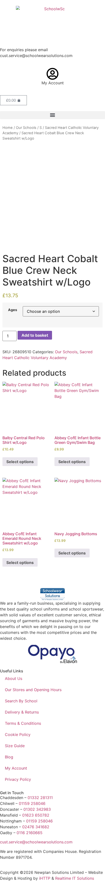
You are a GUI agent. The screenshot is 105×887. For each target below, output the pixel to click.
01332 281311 (40, 797)
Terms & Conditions (23, 723)
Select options (20, 461)
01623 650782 (35, 815)
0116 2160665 (29, 832)
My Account (53, 82)
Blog (9, 756)
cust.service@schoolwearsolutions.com (36, 841)
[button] (52, 115)
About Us (13, 678)
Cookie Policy (18, 734)
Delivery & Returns (22, 712)
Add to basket (34, 335)
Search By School (21, 700)
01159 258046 (32, 803)
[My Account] (52, 74)
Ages (12, 310)
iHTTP (44, 878)
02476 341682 (35, 826)
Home (7, 127)
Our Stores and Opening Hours (33, 689)
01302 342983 (37, 809)
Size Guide (15, 745)
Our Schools (26, 127)
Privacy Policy (18, 779)
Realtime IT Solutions (74, 878)
